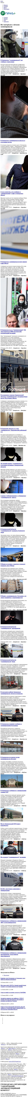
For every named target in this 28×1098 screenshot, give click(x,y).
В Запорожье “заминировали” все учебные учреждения (12, 61)
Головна (6, 17)
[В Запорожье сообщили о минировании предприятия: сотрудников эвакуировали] (12, 950)
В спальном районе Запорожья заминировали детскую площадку (12, 692)
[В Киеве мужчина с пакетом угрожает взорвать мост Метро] (12, 561)
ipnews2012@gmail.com (15, 1061)
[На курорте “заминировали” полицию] (12, 854)
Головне (6, 6)
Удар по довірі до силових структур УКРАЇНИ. (13, 992)
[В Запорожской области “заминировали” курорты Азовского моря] (12, 526)
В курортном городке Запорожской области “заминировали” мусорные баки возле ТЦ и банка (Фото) (14, 396)
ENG (2, 1)
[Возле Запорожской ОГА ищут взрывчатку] (12, 821)
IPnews (3, 1048)
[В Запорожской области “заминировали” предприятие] (12, 623)
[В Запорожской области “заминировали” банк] (12, 657)
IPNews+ (3, 1044)
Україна (6, 19)
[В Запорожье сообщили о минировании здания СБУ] (12, 787)
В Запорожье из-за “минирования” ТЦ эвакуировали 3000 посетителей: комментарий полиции (13, 331)
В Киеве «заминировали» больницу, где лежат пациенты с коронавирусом (13, 596)
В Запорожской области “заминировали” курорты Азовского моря (13, 530)
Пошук (2, 2)
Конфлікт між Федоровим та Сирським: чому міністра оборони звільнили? (13, 979)
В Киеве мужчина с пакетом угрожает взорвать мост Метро (13, 564)
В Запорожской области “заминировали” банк (8, 660)
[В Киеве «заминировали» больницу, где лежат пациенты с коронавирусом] (12, 593)
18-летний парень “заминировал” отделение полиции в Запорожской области (12, 465)
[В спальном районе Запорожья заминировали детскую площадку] (12, 689)
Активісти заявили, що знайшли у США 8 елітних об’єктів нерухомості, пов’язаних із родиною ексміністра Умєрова (12, 1000)
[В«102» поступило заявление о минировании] (12, 886)
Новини (6, 5)
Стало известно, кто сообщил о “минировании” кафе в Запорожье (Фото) (12, 193)
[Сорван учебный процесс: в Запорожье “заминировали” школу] (12, 493)
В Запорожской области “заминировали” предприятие (10, 627)
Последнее (6, 975)
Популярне (6, 9)
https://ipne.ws (12, 1048)
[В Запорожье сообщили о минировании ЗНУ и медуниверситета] (12, 918)
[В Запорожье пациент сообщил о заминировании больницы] (12, 721)
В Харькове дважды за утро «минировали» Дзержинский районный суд (13, 430)
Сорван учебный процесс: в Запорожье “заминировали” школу (13, 496)
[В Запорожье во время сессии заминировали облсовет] (12, 754)
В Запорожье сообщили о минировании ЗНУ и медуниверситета (13, 921)
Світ (5, 20)
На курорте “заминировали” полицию (13, 857)
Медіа (5, 7)
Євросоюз (6, 21)
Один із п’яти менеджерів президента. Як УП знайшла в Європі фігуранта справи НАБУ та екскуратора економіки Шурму (13, 1008)
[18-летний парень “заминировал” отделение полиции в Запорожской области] (12, 460)
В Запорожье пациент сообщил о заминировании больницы (11, 724)
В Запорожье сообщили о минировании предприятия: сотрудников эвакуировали (13, 954)
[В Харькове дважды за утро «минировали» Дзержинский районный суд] (12, 425)
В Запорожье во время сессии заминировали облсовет (10, 758)
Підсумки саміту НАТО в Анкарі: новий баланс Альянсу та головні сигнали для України (13, 986)
